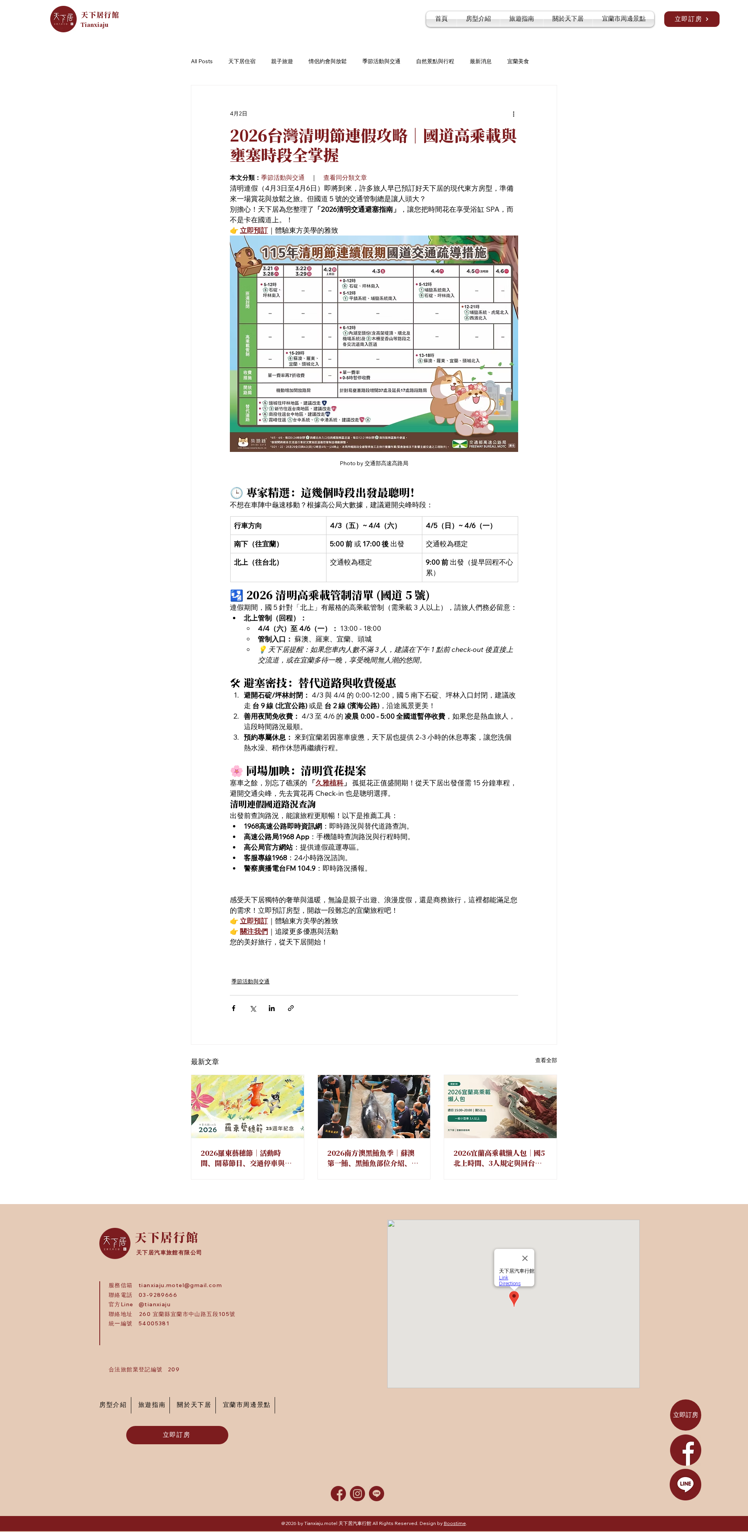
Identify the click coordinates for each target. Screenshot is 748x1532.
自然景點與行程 (435, 61)
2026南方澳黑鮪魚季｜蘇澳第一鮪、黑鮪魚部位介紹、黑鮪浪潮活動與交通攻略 (372, 1158)
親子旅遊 (282, 61)
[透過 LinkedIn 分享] (271, 1008)
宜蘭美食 (518, 61)
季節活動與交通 (381, 61)
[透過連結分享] (291, 1008)
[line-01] (376, 1493)
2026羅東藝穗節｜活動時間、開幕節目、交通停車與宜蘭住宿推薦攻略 (246, 1158)
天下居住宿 (242, 61)
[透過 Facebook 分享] (233, 1008)
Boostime (455, 1523)
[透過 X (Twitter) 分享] (252, 1008)
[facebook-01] (338, 1493)
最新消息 (481, 61)
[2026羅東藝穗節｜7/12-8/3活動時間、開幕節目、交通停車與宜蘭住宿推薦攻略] (247, 1106)
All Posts (202, 61)
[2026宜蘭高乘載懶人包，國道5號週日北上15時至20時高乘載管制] (500, 1106)
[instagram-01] (357, 1493)
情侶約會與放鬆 (328, 61)
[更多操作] (513, 113)
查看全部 (546, 1060)
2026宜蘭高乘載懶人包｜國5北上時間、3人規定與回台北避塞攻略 (499, 1158)
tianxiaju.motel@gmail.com (180, 1285)
